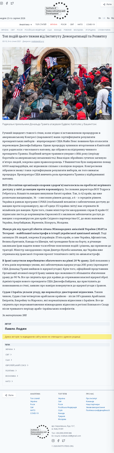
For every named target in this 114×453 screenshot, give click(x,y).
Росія (63, 24)
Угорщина (91, 30)
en (100, 18)
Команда (90, 401)
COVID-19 (90, 24)
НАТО (80, 24)
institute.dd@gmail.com (71, 436)
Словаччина (104, 30)
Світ (72, 24)
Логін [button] (109, 4)
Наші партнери (93, 404)
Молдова (78, 30)
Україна (53, 24)
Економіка (10, 376)
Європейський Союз (16, 365)
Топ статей (40, 24)
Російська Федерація (35, 30)
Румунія (67, 30)
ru (108, 18)
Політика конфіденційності (98, 410)
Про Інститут (91, 398)
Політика (10, 370)
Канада (57, 30)
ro (112, 18)
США (50, 30)
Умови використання (95, 407)
